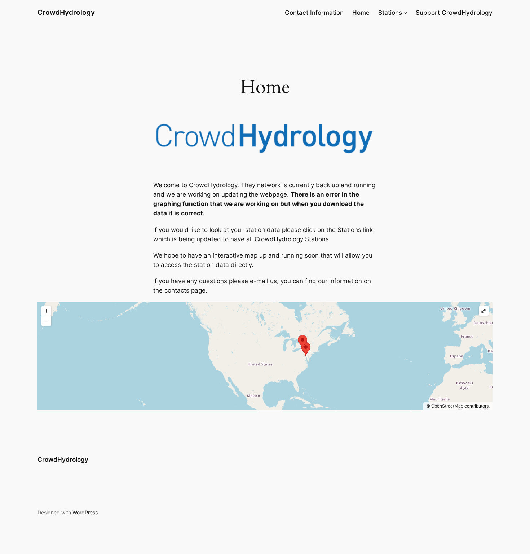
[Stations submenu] (405, 12)
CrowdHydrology (66, 12)
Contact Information (314, 12)
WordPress (85, 512)
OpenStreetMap (447, 406)
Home (361, 12)
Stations (390, 12)
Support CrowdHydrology (454, 12)
